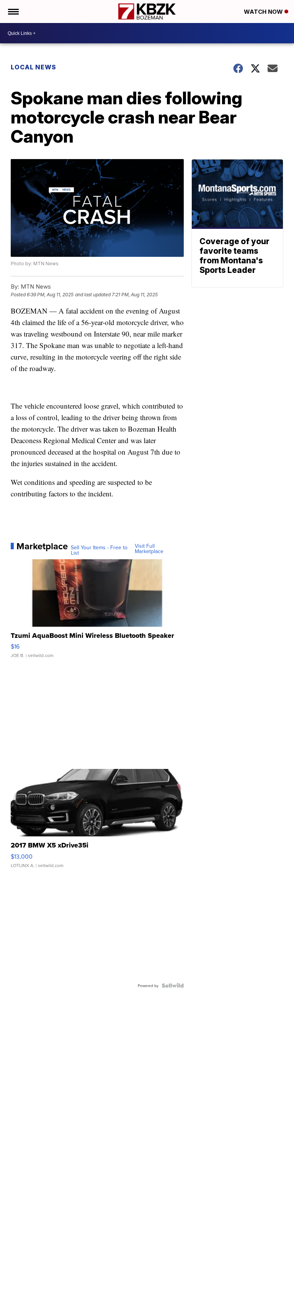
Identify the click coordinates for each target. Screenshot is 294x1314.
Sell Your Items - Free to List (99, 550)
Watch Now (264, 11)
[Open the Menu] (13, 11)
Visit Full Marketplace (149, 548)
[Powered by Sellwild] (173, 985)
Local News (33, 67)
